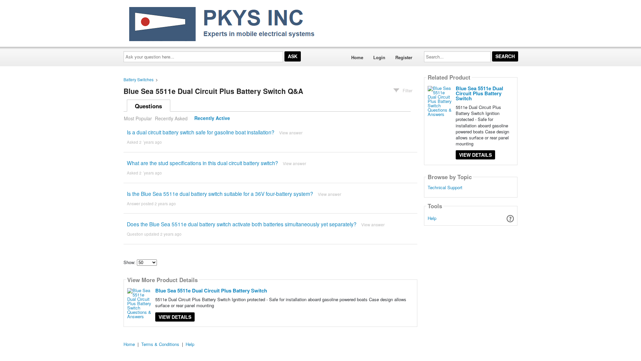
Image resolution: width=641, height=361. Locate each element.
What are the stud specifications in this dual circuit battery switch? (202, 162)
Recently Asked (171, 118)
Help (432, 218)
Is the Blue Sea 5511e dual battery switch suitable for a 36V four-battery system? (220, 193)
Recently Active (212, 118)
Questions (148, 106)
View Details (175, 317)
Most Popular (138, 118)
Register (403, 57)
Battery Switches (139, 79)
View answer (290, 132)
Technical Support (445, 187)
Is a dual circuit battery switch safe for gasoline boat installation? (200, 132)
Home (357, 57)
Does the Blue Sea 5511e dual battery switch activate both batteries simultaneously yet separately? (242, 224)
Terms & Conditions (160, 344)
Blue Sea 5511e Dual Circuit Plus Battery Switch (211, 290)
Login (379, 57)
